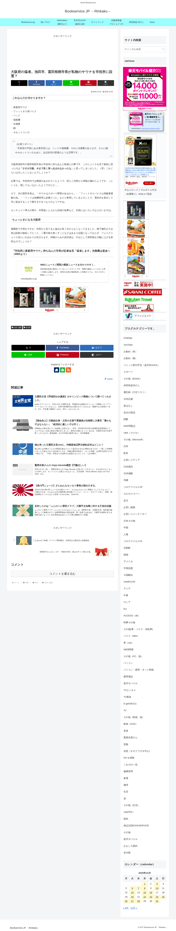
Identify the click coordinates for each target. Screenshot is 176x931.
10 (157, 888)
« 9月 (126, 908)
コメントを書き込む (62, 573)
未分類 (28, 327)
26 (126, 901)
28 (138, 901)
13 (132, 892)
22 (144, 897)
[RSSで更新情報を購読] (68, 370)
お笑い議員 (18, 327)
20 (132, 897)
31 (157, 901)
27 (132, 901)
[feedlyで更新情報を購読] (62, 370)
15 (144, 892)
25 (163, 897)
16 (151, 892)
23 (151, 897)
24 (157, 897)
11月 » (134, 908)
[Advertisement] (62, 51)
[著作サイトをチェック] (56, 370)
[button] (106, 83)
